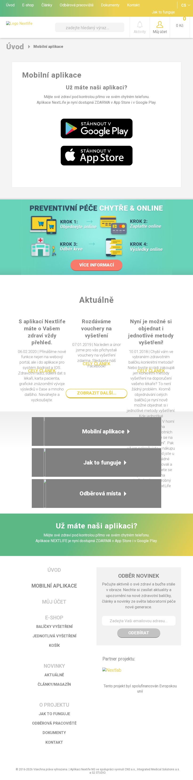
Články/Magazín (54, 684)
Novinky (54, 666)
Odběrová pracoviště (76, 5)
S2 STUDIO (98, 772)
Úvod (10, 5)
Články (46, 5)
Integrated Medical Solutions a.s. (158, 769)
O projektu (54, 705)
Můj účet (54, 602)
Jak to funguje (163, 12)
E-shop (28, 5)
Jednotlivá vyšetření (54, 636)
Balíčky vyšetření (54, 626)
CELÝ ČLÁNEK (42, 370)
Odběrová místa (100, 493)
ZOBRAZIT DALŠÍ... (96, 393)
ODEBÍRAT (138, 632)
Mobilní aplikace (103, 431)
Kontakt (133, 5)
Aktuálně (54, 675)
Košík (54, 645)
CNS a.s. (130, 769)
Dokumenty (110, 5)
